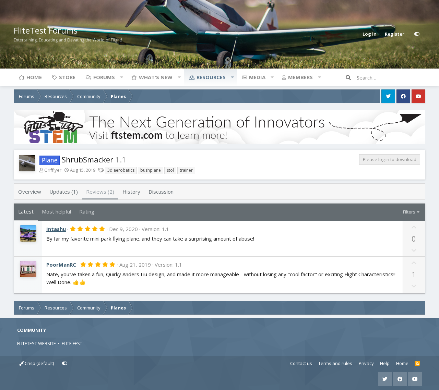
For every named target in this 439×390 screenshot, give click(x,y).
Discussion (161, 191)
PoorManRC (61, 264)
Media (257, 77)
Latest (26, 211)
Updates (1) (63, 191)
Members (300, 77)
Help (385, 363)
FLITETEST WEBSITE (36, 343)
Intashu (56, 229)
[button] (121, 77)
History (131, 191)
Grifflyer (52, 170)
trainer (186, 170)
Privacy (366, 363)
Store (67, 77)
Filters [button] (409, 212)
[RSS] (417, 363)
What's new (156, 77)
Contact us (301, 363)
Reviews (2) (100, 191)
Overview (29, 191)
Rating (86, 211)
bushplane (150, 170)
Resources (211, 77)
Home (34, 77)
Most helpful (56, 211)
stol (170, 170)
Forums (104, 77)
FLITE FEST (72, 343)
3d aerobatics (120, 170)
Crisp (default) (39, 363)
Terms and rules (335, 363)
